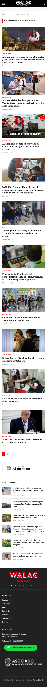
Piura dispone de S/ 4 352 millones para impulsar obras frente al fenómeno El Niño (28, 504)
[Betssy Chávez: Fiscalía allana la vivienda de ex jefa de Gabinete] (23, 340)
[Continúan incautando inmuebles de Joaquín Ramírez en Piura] (23, 300)
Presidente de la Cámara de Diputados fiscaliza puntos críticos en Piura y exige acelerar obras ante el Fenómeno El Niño (28, 529)
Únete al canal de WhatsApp (23, 648)
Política (5, 615)
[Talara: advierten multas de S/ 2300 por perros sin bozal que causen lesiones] (6, 556)
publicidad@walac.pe (10, 636)
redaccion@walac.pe (19, 634)
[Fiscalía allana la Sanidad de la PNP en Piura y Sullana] (23, 381)
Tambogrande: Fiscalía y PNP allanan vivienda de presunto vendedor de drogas (21, 233)
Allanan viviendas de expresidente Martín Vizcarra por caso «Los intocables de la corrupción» (23, 103)
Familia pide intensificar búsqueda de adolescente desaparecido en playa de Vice (28, 490)
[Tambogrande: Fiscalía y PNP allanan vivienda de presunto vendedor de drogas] (23, 213)
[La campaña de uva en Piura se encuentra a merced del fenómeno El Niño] (6, 518)
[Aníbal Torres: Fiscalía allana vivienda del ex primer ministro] (23, 422)
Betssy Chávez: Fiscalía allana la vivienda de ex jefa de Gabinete (23, 359)
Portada (5, 600)
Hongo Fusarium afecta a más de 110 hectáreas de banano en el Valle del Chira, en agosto (28, 542)
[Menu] (3, 3)
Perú (4, 607)
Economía (6, 611)
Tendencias (6, 618)
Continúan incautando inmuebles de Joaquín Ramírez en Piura (21, 318)
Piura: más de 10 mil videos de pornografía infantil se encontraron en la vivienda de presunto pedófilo (22, 277)
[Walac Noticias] (23, 3)
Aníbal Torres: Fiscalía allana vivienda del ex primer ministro (22, 440)
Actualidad (6, 604)
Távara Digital (38, 680)
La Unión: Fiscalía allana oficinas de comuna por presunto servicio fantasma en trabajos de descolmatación (22, 190)
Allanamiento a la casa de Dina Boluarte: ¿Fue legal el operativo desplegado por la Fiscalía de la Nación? (23, 60)
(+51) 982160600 (16, 641)
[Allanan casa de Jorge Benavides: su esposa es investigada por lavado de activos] (23, 126)
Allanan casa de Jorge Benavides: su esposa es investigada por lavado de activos (20, 146)
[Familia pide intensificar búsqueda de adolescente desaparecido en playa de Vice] (6, 491)
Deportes (5, 622)
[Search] (43, 3)
